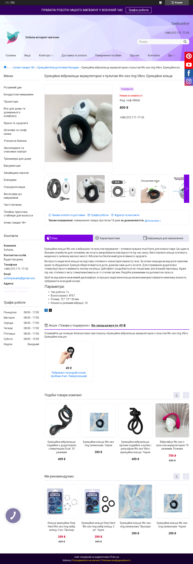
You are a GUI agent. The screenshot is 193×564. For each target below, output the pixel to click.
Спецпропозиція (14, 187)
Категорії (44, 55)
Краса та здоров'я (16, 123)
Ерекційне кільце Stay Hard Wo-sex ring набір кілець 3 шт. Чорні (98, 526)
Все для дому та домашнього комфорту (14, 112)
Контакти (154, 55)
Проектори (11, 101)
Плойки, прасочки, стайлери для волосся (18, 213)
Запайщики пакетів (16, 173)
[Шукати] (185, 41)
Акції (27, 55)
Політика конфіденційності (116, 560)
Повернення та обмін (108, 55)
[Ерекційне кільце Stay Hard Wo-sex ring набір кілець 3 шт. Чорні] (98, 501)
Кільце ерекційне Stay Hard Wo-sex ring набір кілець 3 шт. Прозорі (61, 526)
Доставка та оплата (74, 55)
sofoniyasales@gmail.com (19, 278)
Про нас (134, 55)
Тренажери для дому (17, 158)
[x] (50, 310)
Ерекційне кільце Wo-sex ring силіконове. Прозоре (135, 524)
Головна (11, 55)
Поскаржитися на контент (86, 560)
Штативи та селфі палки (15, 132)
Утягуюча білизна (15, 141)
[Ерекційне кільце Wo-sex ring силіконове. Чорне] (98, 420)
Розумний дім (12, 87)
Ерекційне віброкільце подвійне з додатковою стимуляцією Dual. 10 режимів (61, 447)
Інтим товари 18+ (24, 67)
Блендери (10, 180)
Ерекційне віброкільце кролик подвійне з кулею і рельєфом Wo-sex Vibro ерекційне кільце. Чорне (135, 447)
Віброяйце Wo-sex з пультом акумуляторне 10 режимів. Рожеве (172, 445)
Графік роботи (139, 10)
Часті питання (12, 204)
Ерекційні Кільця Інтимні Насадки (58, 67)
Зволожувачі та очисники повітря (15, 149)
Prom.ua (114, 557)
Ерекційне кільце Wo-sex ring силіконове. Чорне (98, 443)
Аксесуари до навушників (13, 195)
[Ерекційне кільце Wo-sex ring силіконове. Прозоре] (135, 501)
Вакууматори (12, 165)
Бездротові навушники (18, 94)
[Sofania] (13, 37)
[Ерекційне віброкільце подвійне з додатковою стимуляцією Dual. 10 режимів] (62, 420)
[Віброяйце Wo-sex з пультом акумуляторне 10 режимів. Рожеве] (172, 420)
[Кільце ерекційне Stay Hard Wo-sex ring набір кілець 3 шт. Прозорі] (62, 501)
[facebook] (46, 310)
